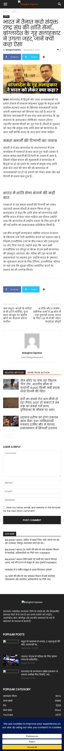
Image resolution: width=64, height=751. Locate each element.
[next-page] (10, 436)
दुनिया (14, 11)
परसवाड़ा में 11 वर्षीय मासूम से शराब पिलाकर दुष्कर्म (28, 569)
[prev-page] (5, 436)
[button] (5, 4)
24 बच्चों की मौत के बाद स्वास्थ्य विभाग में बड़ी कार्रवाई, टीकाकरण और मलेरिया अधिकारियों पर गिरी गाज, (30, 578)
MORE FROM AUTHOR (38, 372)
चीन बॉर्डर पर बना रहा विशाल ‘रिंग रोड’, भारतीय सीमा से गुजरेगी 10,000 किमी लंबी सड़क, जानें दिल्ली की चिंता (40, 386)
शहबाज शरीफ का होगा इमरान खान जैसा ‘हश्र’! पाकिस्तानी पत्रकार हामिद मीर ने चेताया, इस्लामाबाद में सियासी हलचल (39, 423)
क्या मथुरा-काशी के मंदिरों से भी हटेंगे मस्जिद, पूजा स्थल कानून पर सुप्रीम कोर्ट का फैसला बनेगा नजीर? (17, 315)
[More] (44, 57)
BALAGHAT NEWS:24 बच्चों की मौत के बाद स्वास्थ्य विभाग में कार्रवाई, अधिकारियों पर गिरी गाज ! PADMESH (32, 551)
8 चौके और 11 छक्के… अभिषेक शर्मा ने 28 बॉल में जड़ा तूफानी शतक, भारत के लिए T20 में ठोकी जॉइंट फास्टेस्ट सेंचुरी (47, 315)
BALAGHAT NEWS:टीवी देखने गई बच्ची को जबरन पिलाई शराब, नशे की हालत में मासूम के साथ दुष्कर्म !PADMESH (31, 561)
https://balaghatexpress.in (32, 357)
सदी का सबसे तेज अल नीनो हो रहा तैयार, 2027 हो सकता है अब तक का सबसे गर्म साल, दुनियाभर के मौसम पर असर (39, 404)
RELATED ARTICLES (14, 372)
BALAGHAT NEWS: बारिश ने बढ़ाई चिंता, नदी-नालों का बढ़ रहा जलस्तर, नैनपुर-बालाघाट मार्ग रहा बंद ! (32, 541)
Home (6, 11)
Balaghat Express (13, 50)
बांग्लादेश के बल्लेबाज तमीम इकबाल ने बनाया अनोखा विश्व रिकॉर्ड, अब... (39, 673)
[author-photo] (32, 348)
